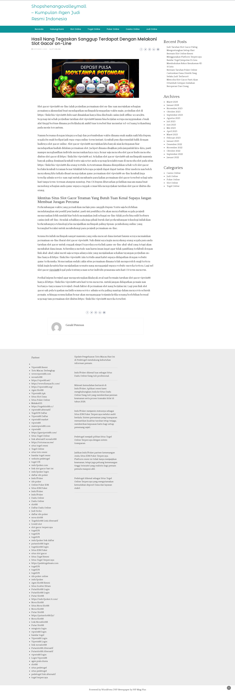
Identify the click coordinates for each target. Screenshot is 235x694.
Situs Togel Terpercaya (42, 560)
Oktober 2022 (173, 151)
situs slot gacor (39, 553)
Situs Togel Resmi (40, 556)
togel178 (35, 530)
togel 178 (35, 462)
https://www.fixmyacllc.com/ (45, 383)
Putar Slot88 (37, 596)
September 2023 (175, 115)
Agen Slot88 (37, 390)
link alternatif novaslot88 (44, 439)
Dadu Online (37, 498)
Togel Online (94, 29)
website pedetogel (40, 459)
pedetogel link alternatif (43, 674)
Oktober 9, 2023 (40, 49)
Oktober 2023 (173, 111)
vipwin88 (54, 269)
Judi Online (151, 29)
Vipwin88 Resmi (39, 367)
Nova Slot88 (37, 602)
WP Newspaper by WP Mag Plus (130, 689)
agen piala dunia (39, 661)
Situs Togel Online (40, 436)
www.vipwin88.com (41, 374)
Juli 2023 (171, 121)
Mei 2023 (171, 128)
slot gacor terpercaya (42, 527)
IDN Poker (85, 414)
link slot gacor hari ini (42, 468)
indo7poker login (40, 472)
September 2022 (175, 154)
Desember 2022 (174, 144)
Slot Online (75, 29)
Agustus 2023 (173, 118)
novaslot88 (36, 377)
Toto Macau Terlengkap (43, 370)
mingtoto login (39, 628)
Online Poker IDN (40, 485)
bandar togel (37, 635)
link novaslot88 (39, 645)
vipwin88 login (38, 632)
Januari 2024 (173, 105)
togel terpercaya (39, 677)
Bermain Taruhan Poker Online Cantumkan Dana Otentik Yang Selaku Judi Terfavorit (182, 73)
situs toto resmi (39, 452)
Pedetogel (82, 360)
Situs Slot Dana (39, 397)
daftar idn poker (39, 475)
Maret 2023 (172, 134)
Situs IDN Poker (39, 488)
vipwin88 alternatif (40, 410)
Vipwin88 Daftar (39, 416)
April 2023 (172, 131)
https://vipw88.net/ (40, 380)
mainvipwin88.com (40, 426)
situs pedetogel (39, 668)
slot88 (34, 504)
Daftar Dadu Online (41, 508)
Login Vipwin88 (39, 658)
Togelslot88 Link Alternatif (44, 521)
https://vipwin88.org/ (42, 387)
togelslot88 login (40, 547)
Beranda (39, 29)
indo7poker (37, 579)
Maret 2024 (172, 102)
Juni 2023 (171, 125)
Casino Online (133, 29)
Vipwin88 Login (39, 638)
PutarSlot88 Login (40, 589)
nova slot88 (37, 517)
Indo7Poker (37, 478)
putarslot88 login (40, 543)
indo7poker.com (39, 465)
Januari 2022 (173, 157)
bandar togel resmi (40, 455)
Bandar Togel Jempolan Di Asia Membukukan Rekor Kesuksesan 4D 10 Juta (184, 63)
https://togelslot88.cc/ (42, 406)
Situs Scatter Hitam (41, 586)
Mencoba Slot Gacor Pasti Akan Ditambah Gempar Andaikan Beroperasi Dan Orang (182, 83)
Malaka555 (36, 403)
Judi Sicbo (36, 511)
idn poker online (39, 576)
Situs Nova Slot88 (40, 605)
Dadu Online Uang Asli (85, 376)
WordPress (106, 689)
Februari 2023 (174, 138)
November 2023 (175, 108)
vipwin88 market (39, 419)
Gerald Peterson (75, 325)
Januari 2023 (173, 141)
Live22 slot (36, 524)
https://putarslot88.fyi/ (42, 615)
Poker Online (113, 29)
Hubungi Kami (57, 29)
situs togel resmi (39, 445)
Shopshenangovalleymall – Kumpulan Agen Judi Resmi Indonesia (58, 12)
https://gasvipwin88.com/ (44, 432)
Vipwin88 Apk (38, 393)
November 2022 (174, 147)
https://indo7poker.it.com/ (44, 599)
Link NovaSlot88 (39, 622)
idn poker (36, 481)
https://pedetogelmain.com (44, 563)
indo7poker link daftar (42, 540)
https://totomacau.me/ (42, 442)
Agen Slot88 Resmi (40, 583)
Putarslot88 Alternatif (42, 648)
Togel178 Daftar (39, 413)
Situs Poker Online (40, 400)
